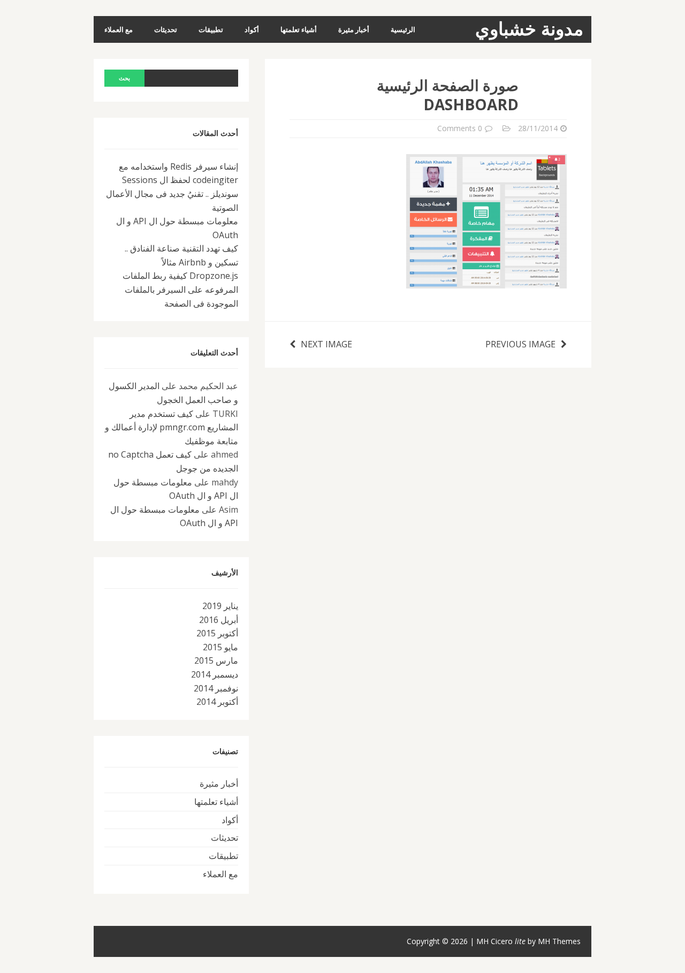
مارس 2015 (216, 660)
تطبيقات (211, 29)
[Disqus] (428, 501)
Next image (326, 344)
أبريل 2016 (218, 620)
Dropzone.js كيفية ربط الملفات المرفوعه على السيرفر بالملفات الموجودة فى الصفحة (180, 289)
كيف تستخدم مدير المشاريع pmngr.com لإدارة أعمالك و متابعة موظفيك (171, 427)
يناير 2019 (220, 606)
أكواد (252, 29)
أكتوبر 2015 (217, 633)
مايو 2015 (220, 647)
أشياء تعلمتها (298, 29)
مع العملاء (118, 29)
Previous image (520, 344)
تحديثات (165, 29)
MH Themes (559, 941)
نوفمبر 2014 (216, 688)
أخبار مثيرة (353, 29)
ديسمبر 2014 (214, 674)
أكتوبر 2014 (217, 702)
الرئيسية (403, 29)
